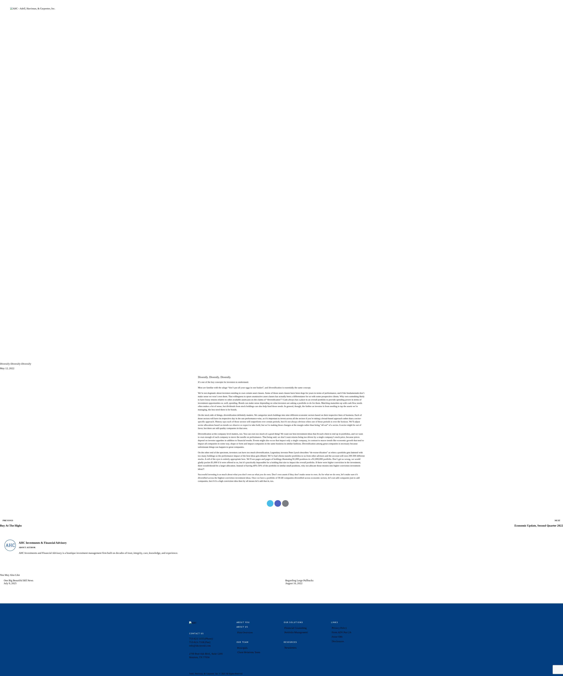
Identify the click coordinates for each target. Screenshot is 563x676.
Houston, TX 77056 (199, 657)
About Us (242, 627)
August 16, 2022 (293, 583)
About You (243, 622)
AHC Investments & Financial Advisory (43, 542)
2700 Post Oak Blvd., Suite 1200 (206, 653)
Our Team (242, 642)
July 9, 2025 (10, 583)
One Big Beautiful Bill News (18, 580)
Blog (4, 358)
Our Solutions (293, 622)
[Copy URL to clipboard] (293, 503)
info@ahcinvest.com (200, 645)
